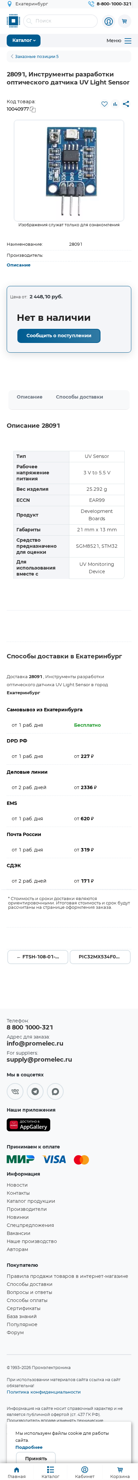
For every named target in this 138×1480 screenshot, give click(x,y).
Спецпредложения (30, 1225)
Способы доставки (79, 397)
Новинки (18, 1217)
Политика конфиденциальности (44, 1392)
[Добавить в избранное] (104, 104)
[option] (69, 170)
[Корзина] (124, 21)
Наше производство (32, 1241)
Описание (18, 265)
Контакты (18, 1193)
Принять (36, 1459)
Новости (17, 1185)
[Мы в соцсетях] (15, 1091)
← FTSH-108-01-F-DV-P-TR (42, 957)
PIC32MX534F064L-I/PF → (105, 957)
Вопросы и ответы (29, 1292)
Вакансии (18, 1233)
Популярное (22, 1324)
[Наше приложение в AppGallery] (28, 1126)
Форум (15, 1332)
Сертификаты (24, 1308)
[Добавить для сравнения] (115, 104)
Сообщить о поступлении (58, 336)
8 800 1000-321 (30, 1028)
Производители (27, 1209)
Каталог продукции (31, 1201)
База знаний (22, 1316)
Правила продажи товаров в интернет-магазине (67, 1276)
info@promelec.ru (35, 1044)
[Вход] (108, 21)
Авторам (17, 1249)
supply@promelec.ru (39, 1060)
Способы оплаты (27, 1300)
